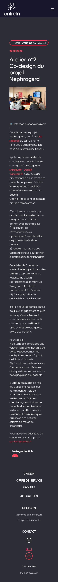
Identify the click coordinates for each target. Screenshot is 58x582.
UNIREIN (28, 474)
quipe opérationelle (29, 520)
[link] (29, 556)
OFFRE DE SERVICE (29, 480)
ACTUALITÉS (29, 496)
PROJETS (29, 487)
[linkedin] (15, 457)
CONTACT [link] (29, 531)
